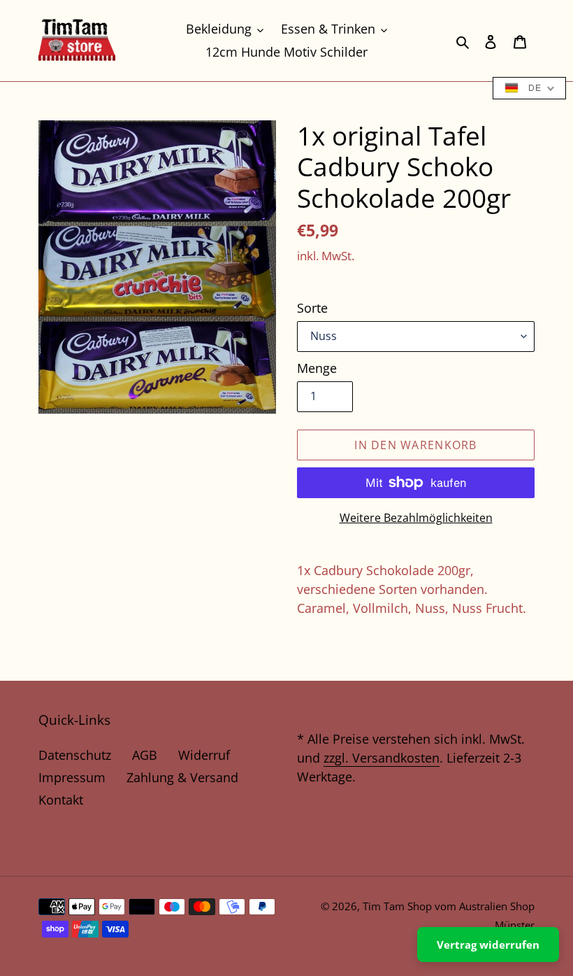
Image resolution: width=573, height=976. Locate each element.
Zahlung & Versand (182, 777)
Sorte (312, 307)
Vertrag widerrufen (488, 945)
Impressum (72, 777)
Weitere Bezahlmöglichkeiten (416, 517)
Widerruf (204, 755)
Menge (317, 368)
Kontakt (60, 799)
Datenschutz (74, 755)
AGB (144, 755)
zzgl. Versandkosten (382, 757)
